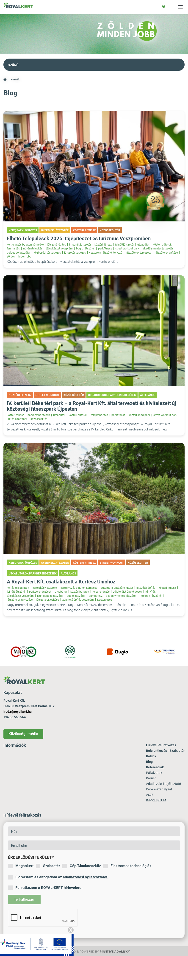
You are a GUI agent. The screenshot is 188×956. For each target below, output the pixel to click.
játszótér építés (56, 244)
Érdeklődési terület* (31, 857)
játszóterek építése (166, 252)
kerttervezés (104, 599)
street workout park (127, 248)
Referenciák (155, 767)
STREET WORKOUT (47, 395)
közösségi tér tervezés (47, 252)
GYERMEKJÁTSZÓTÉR (55, 230)
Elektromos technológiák (131, 866)
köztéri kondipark (139, 415)
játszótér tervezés (75, 252)
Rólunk (151, 756)
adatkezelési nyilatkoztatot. (85, 877)
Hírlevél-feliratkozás (161, 745)
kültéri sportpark (17, 419)
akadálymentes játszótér (158, 248)
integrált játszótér (80, 244)
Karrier (151, 778)
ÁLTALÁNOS (147, 395)
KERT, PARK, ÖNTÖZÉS (23, 230)
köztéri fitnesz (103, 244)
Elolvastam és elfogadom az (61, 877)
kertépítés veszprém (45, 587)
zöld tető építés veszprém (78, 599)
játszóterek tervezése (138, 252)
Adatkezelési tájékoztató (163, 784)
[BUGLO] (117, 652)
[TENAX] (164, 652)
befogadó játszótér (18, 252)
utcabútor (143, 244)
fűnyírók (150, 591)
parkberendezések (39, 415)
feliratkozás (24, 899)
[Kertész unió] (70, 652)
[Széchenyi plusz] (37, 945)
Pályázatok (154, 773)
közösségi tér (38, 419)
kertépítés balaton (18, 587)
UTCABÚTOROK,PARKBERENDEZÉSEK (112, 395)
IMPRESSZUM (156, 800)
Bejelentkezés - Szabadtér (165, 750)
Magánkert (24, 866)
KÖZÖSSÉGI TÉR (110, 230)
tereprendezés (99, 415)
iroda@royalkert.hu (17, 711)
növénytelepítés (32, 248)
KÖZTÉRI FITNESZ (84, 230)
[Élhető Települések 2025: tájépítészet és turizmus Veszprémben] (94, 166)
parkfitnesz (105, 248)
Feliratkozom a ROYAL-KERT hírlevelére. (49, 887)
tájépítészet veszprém (59, 248)
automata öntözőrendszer (117, 587)
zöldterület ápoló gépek (127, 591)
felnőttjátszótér (124, 244)
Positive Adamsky (115, 951)
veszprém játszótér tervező (105, 252)
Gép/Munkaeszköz (85, 866)
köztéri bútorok (162, 244)
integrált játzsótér (151, 595)
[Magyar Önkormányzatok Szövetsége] (23, 652)
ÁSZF (150, 795)
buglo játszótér (85, 248)
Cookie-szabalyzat (159, 789)
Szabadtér (51, 866)
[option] (23, 652)
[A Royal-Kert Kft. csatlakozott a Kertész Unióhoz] (94, 498)
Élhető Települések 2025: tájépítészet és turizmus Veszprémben (79, 238)
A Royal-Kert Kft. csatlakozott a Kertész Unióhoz (61, 582)
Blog (149, 762)
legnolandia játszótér (50, 595)
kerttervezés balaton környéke (25, 244)
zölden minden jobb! (19, 256)
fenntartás (13, 248)
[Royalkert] (18, 6)
